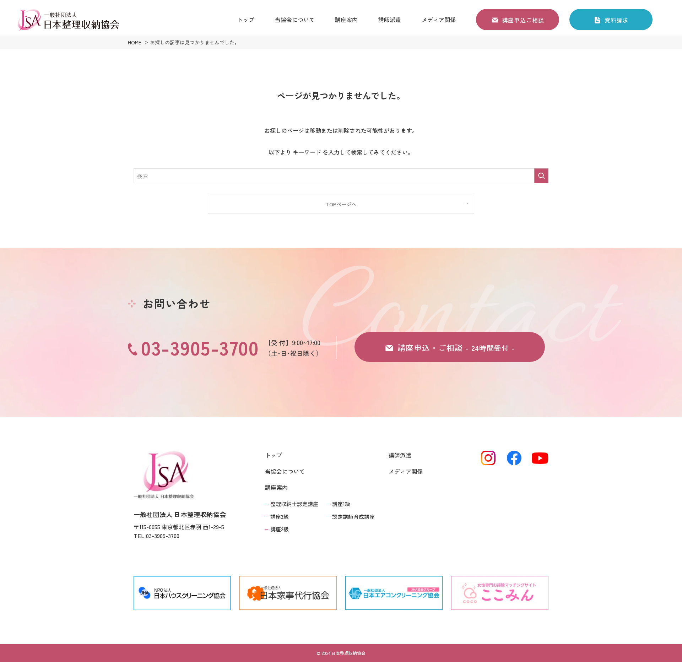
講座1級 (341, 504)
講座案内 (276, 487)
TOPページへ (341, 204)
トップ (273, 455)
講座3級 (279, 516)
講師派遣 (400, 455)
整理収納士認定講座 (294, 504)
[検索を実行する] (541, 175)
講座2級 (279, 529)
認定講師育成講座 (353, 516)
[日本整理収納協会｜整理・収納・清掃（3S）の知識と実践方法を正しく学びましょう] (68, 20)
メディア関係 (406, 471)
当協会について (285, 471)
